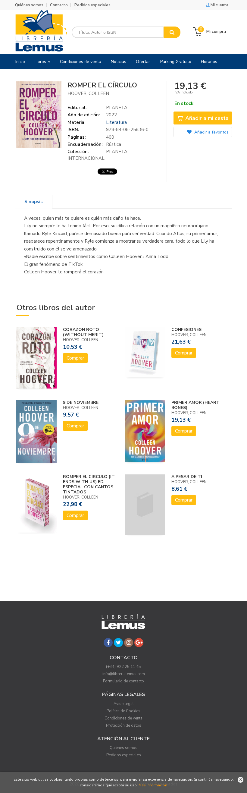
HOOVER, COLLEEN (88, 93)
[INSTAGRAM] (128, 642)
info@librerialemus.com (123, 674)
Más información (153, 785)
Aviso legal (124, 703)
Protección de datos (123, 725)
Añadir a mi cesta (206, 118)
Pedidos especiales (92, 5)
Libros (41, 62)
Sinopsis (33, 202)
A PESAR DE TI (186, 477)
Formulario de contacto (123, 681)
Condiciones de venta (123, 718)
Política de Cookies (123, 711)
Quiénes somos (29, 5)
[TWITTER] (118, 642)
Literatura (116, 122)
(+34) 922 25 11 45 (123, 666)
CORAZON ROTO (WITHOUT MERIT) (83, 332)
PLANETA (116, 108)
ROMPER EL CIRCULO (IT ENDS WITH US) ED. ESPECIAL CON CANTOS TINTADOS (89, 484)
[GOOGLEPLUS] (138, 642)
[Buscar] (172, 32)
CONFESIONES (186, 329)
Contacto (59, 5)
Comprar (75, 358)
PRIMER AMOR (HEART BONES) (195, 405)
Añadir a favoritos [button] (211, 132)
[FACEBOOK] (108, 642)
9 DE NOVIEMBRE (80, 402)
